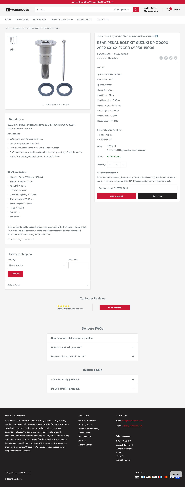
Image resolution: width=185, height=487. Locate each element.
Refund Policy (14, 285)
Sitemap (82, 441)
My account (150, 11)
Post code (73, 259)
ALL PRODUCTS (84, 19)
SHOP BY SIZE (39, 19)
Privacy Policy (84, 436)
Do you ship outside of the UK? (68, 356)
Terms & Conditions (87, 420)
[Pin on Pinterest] (166, 58)
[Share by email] (175, 58)
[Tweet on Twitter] (171, 58)
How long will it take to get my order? (72, 338)
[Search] (136, 9)
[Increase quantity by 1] (123, 164)
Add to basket (116, 196)
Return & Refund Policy (88, 428)
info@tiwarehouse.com (132, 420)
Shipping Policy (85, 424)
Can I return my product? (65, 379)
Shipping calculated (126, 150)
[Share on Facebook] (161, 58)
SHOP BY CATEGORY (60, 19)
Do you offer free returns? (65, 388)
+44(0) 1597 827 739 (132, 425)
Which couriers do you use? (66, 347)
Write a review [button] (114, 307)
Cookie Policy (84, 432)
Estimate (15, 274)
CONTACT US (102, 19)
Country (11, 259)
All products (17, 28)
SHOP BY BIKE (21, 19)
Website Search (85, 445)
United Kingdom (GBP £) (15, 473)
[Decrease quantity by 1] (110, 164)
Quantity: (101, 165)
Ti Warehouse (103, 54)
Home (7, 28)
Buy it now (158, 196)
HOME (8, 19)
